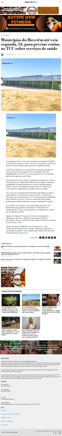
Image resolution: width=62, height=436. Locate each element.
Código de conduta (6, 417)
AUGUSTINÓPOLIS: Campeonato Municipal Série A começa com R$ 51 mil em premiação (31, 310)
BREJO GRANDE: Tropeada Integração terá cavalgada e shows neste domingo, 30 (25, 247)
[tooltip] (40, 237)
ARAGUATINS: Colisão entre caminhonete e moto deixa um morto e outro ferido (11, 333)
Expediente (4, 410)
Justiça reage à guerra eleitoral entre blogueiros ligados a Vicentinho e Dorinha (25, 259)
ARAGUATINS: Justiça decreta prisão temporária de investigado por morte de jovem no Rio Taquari (51, 311)
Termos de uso (4, 425)
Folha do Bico (9, 54)
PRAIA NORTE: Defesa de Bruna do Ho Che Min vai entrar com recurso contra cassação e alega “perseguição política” (31, 334)
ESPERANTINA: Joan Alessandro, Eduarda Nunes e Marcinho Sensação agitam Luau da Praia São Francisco (25, 253)
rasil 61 (24, 233)
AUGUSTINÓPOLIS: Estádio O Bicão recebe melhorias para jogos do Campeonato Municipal (10, 310)
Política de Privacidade (7, 421)
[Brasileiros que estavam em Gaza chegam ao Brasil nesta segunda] (15, 347)
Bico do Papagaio (5, 35)
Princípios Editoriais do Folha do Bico (10, 414)
